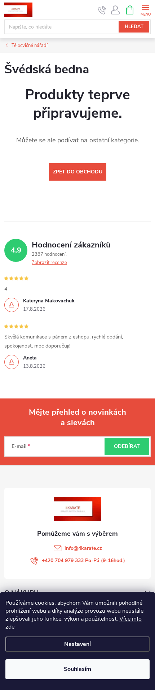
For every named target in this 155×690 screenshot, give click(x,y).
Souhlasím (77, 669)
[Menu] (145, 9)
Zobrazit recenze (49, 262)
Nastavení (77, 644)
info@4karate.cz (83, 548)
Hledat (134, 26)
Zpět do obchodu (77, 171)
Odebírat (127, 446)
